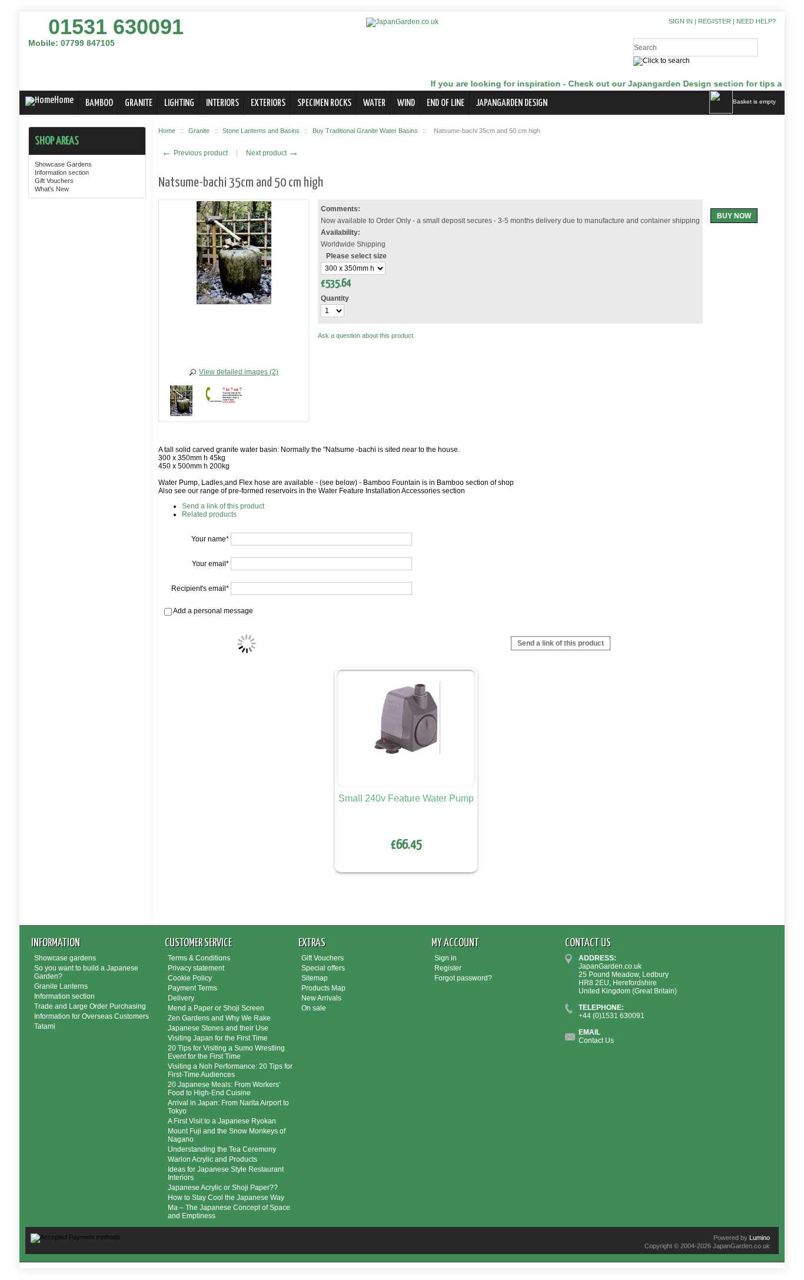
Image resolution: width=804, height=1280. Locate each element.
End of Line (445, 103)
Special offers (323, 968)
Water (374, 103)
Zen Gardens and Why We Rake (219, 1018)
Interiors (222, 103)
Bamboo (99, 103)
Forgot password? (463, 978)
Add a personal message (212, 611)
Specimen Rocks (324, 103)
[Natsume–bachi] (181, 402)
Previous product (194, 153)
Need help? (756, 21)
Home (64, 100)
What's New (52, 188)
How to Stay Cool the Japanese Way (226, 1197)
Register (714, 21)
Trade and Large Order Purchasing (90, 1006)
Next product (272, 153)
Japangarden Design (511, 103)
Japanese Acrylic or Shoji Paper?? (223, 1187)
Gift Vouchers (54, 180)
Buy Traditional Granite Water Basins (365, 130)
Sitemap (314, 978)
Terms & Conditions (199, 958)
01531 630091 (116, 27)
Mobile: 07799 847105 (71, 43)
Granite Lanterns (61, 986)
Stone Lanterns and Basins (261, 130)
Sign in (681, 21)
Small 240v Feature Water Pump (406, 798)
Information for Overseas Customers (91, 1016)
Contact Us (596, 1040)
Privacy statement (196, 968)
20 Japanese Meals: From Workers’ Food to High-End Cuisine (224, 1088)
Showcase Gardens (63, 164)
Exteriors (268, 103)
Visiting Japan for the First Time (218, 1038)
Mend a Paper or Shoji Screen (216, 1008)
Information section (62, 172)
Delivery (181, 998)
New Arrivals (321, 998)
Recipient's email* (200, 588)
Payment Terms (192, 988)
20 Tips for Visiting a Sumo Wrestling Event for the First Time (226, 1052)
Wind (406, 103)
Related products (209, 514)
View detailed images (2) (238, 372)
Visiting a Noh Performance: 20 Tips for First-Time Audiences (230, 1070)
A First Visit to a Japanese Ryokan (222, 1121)
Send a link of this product (223, 506)
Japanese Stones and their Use (218, 1028)
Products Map (323, 988)
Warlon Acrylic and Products (212, 1159)
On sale (313, 1008)
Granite (138, 103)
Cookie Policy (190, 978)
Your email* (210, 564)
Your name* (210, 539)
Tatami (44, 1026)
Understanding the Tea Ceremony (222, 1149)
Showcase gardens (65, 958)
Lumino (759, 1237)
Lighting (179, 103)
